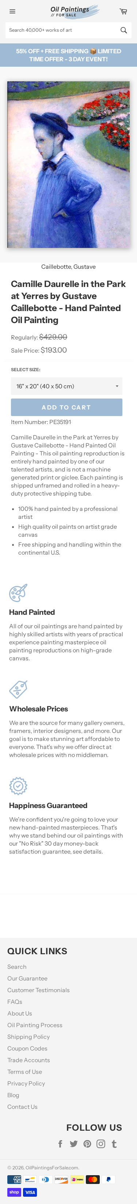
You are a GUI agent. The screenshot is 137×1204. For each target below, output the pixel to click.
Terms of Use (24, 1071)
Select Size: (25, 369)
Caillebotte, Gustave (68, 266)
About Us (19, 1013)
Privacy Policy (26, 1083)
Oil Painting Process (34, 1025)
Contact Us (22, 1106)
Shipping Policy (28, 1036)
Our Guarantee (27, 978)
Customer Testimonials (38, 990)
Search (17, 966)
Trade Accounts (28, 1060)
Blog (13, 1095)
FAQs (14, 1001)
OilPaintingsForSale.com (52, 1167)
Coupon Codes (27, 1048)
